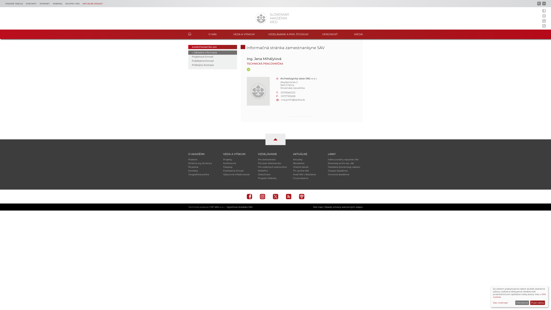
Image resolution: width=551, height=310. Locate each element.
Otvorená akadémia (338, 174)
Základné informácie (205, 52)
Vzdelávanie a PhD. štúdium (288, 34)
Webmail (58, 3)
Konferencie (229, 163)
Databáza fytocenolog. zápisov (344, 167)
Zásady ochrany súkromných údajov (343, 207)
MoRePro (263, 170)
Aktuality (298, 159)
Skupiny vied (72, 3)
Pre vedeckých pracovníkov (272, 167)
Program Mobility (267, 178)
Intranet (45, 3)
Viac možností (500, 302)
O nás (212, 34)
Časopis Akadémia (338, 170)
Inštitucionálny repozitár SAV (343, 159)
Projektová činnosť (202, 56)
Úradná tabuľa (14, 3)
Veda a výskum (244, 34)
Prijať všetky (537, 302)
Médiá (358, 34)
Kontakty (31, 3)
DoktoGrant (264, 174)
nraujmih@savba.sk (293, 99)
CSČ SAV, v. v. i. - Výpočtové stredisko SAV (231, 207)
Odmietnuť (522, 302)
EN (544, 3)
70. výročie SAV (301, 170)
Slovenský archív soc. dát (341, 163)
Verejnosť (330, 34)
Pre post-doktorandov (269, 163)
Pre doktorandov (267, 159)
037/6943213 (288, 92)
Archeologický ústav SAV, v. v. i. (298, 78)
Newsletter (299, 163)
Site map (318, 207)
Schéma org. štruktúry (200, 163)
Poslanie (192, 159)
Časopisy (227, 167)
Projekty (227, 159)
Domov (194, 34)
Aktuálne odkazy (93, 3)
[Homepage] (261, 18)
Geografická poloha (198, 174)
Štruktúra (193, 167)
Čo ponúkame (300, 178)
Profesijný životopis (203, 65)
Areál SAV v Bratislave (304, 174)
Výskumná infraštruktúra (236, 174)
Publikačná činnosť (203, 61)
